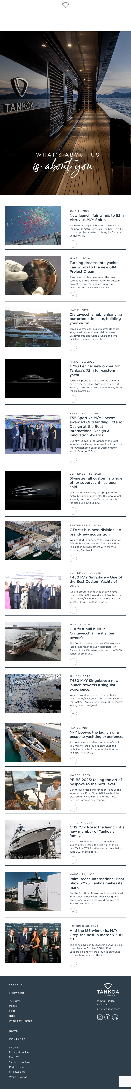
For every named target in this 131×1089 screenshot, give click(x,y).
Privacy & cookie (19, 1052)
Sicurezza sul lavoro (20, 1062)
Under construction (20, 1021)
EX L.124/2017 (17, 1072)
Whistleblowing (18, 1077)
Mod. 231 (14, 1057)
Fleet (12, 1011)
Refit (12, 1016)
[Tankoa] (65, 5)
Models (13, 1006)
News (13, 1031)
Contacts (17, 1039)
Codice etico (16, 1067)
